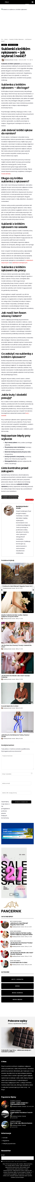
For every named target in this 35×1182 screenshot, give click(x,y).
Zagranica (18, 1110)
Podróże (12, 1110)
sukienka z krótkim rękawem (10, 496)
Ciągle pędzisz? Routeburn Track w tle (21, 1113)
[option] (17, 1040)
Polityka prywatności (9, 1143)
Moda (4, 45)
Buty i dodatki (14, 921)
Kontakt (5, 1138)
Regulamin (6, 1140)
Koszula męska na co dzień (9, 706)
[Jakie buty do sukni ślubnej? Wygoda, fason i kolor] (17, 573)
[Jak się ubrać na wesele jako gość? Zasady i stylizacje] (17, 663)
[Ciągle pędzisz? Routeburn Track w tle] (5, 1114)
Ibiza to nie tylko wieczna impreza (21, 1123)
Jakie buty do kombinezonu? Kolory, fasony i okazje (15, 735)
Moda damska (13, 45)
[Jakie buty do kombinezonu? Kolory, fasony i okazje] (17, 722)
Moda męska (17, 960)
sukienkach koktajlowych (19, 263)
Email (2, 1155)
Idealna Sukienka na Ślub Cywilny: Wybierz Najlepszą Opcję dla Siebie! (14, 615)
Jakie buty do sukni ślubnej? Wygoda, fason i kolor (17, 586)
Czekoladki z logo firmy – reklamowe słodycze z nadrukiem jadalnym (16, 1050)
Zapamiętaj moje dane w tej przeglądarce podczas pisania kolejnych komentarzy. (5, 810)
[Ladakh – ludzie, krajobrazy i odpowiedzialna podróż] (5, 1104)
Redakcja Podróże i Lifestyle (19, 1106)
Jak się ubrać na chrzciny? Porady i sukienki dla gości (16, 646)
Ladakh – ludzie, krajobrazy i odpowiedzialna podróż (19, 1103)
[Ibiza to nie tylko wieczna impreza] (5, 1124)
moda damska (6, 174)
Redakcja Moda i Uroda (11, 60)
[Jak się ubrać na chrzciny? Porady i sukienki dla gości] (17, 632)
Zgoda (12, 1179)
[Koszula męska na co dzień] (17, 693)
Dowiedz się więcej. (19, 1179)
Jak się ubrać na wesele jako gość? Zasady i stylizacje (15, 676)
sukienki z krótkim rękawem (10, 498)
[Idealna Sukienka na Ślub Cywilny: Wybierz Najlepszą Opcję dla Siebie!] (17, 602)
